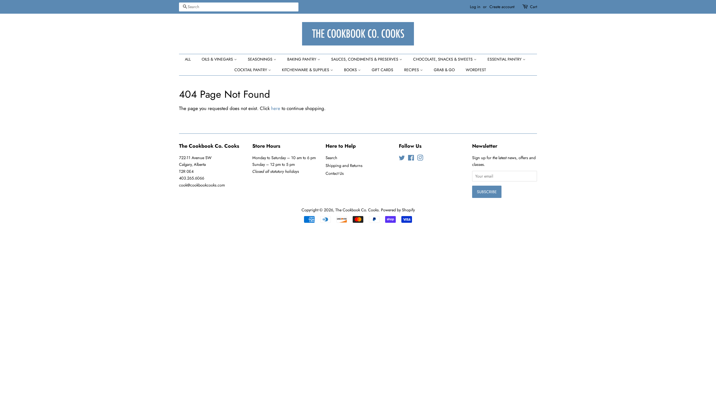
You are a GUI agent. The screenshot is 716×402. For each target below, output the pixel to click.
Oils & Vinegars (218, 59)
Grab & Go (444, 70)
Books (351, 70)
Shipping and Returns (344, 165)
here (275, 108)
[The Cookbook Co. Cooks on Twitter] (402, 159)
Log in (475, 6)
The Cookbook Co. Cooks (357, 210)
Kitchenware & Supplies (306, 70)
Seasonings (261, 59)
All (188, 59)
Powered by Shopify (398, 210)
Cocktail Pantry (251, 70)
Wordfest (476, 70)
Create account (501, 6)
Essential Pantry (505, 59)
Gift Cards (382, 70)
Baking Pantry (302, 59)
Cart (533, 6)
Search (331, 158)
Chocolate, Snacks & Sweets (443, 59)
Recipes (412, 70)
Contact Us (335, 173)
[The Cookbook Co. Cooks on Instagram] (420, 159)
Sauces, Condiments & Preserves (365, 59)
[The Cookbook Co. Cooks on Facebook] (411, 159)
